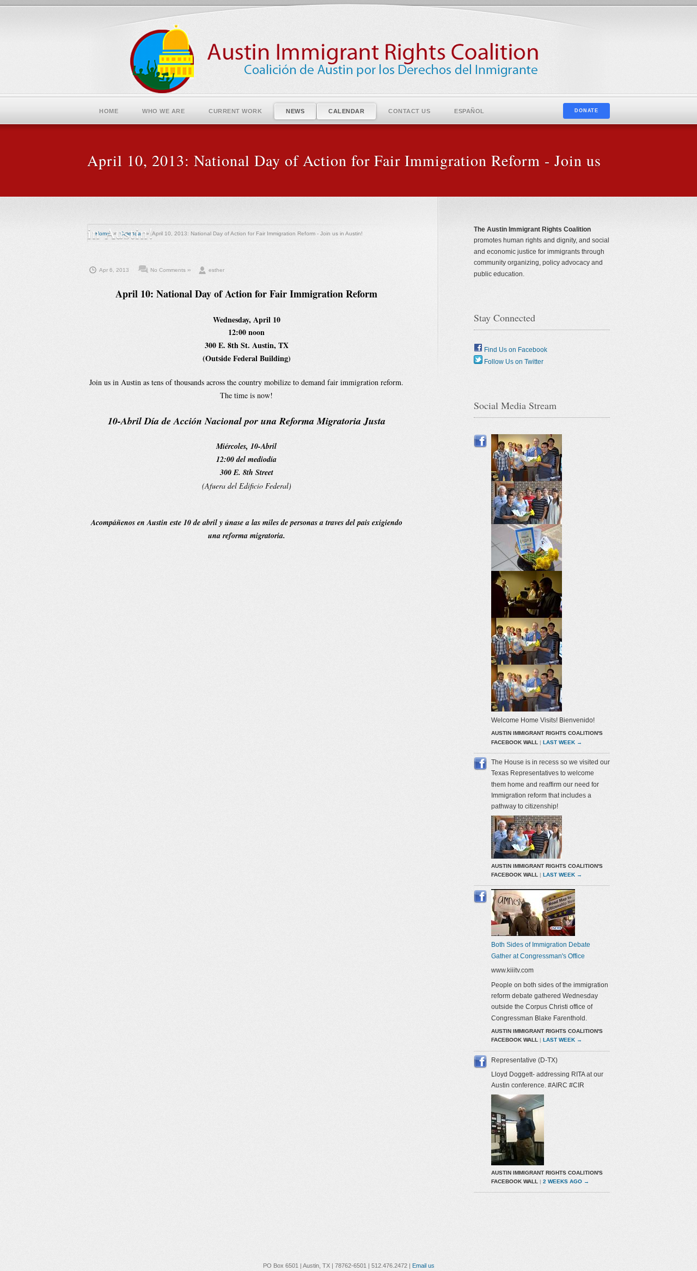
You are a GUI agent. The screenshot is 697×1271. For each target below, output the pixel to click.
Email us (423, 1265)
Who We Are (163, 111)
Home (108, 111)
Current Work (235, 111)
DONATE (586, 110)
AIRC (348, 60)
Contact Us (409, 111)
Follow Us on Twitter (512, 362)
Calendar (346, 111)
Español (469, 111)
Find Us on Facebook (514, 350)
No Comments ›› (170, 270)
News (295, 111)
